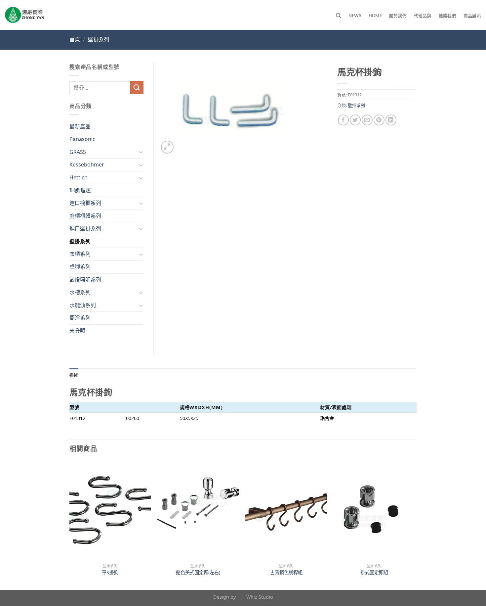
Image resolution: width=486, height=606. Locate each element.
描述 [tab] (73, 375)
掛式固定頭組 (374, 573)
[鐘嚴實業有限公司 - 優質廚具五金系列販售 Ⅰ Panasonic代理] (24, 15)
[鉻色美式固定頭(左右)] (198, 510)
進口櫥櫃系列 (85, 203)
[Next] (415, 524)
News (354, 15)
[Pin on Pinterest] (379, 120)
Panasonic (82, 139)
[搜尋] (338, 15)
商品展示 (472, 15)
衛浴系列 (80, 317)
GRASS (77, 152)
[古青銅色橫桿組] (286, 510)
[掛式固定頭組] (374, 510)
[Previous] (70, 524)
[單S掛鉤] (110, 510)
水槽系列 (80, 292)
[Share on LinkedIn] (390, 120)
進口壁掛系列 (85, 228)
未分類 (77, 330)
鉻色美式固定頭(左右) (198, 573)
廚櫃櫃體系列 (85, 215)
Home (375, 15)
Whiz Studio (259, 597)
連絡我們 (447, 15)
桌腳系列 (80, 266)
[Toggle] (140, 152)
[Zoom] (167, 147)
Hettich (78, 177)
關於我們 (398, 15)
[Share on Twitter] (355, 120)
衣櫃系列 (80, 253)
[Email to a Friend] (367, 120)
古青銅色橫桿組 (286, 573)
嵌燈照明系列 (85, 279)
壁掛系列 (98, 39)
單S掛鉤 (110, 573)
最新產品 (80, 126)
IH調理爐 (80, 190)
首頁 (74, 39)
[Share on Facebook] (343, 120)
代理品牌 (422, 15)
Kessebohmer (86, 164)
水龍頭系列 (82, 305)
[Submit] (136, 87)
